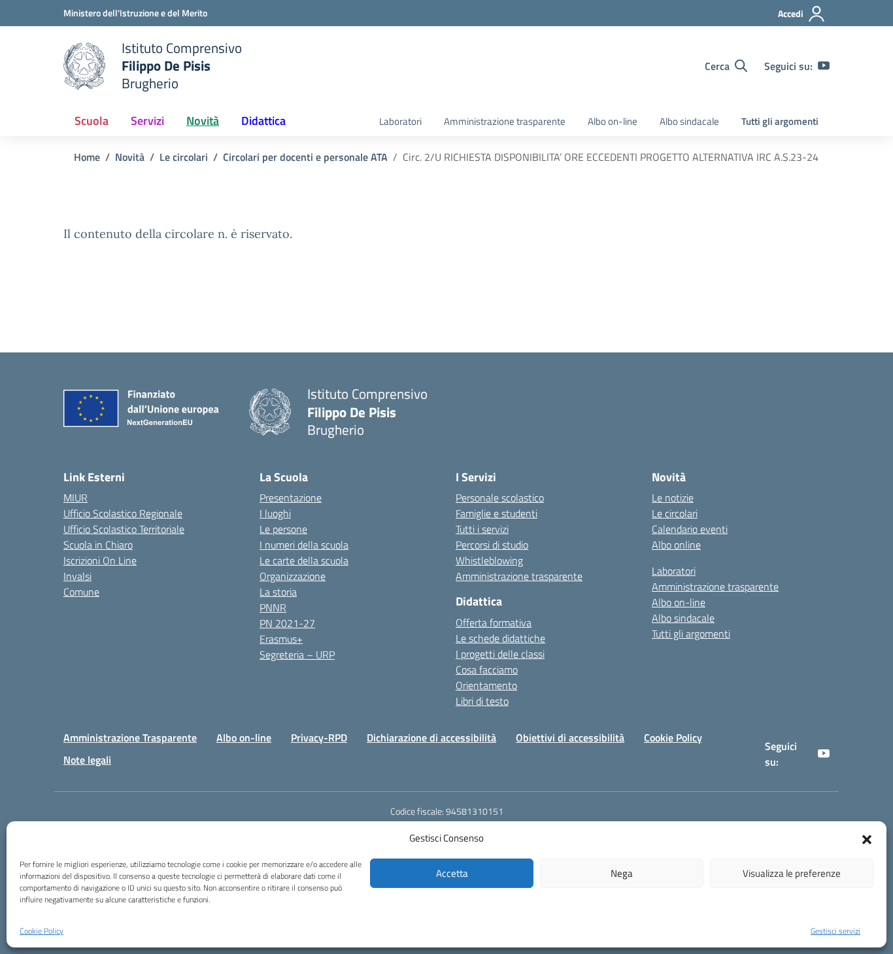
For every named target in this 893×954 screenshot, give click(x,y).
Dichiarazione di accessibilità (431, 737)
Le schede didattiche (500, 638)
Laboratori (400, 121)
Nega (622, 873)
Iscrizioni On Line (100, 560)
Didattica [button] (263, 120)
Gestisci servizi (835, 931)
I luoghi (275, 513)
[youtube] (824, 66)
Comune (81, 592)
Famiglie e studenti (496, 513)
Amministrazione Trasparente (130, 737)
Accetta (452, 873)
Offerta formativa (493, 622)
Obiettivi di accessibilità (570, 737)
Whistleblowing (489, 560)
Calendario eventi (690, 529)
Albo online (676, 545)
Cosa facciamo (487, 669)
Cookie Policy (41, 931)
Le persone (283, 529)
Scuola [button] (92, 120)
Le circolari (675, 513)
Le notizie (673, 497)
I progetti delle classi (500, 654)
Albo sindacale (689, 121)
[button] (866, 838)
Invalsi (77, 576)
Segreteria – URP (297, 654)
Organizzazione (293, 576)
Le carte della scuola (304, 560)
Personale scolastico (500, 497)
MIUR (75, 497)
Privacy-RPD (319, 737)
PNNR (273, 607)
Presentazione (291, 497)
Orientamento (486, 685)
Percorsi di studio (492, 545)
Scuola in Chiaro (98, 545)
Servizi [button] (147, 120)
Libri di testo (482, 701)
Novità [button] (202, 120)
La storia (278, 592)
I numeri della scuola (304, 545)
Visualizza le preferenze (792, 873)
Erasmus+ (281, 639)
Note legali (87, 760)
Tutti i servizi (482, 529)
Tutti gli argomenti (779, 121)
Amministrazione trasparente (504, 121)
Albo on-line (612, 121)
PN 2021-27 (287, 623)
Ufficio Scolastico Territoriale (123, 529)
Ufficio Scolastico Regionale (122, 513)
